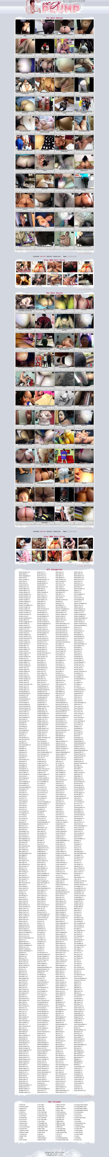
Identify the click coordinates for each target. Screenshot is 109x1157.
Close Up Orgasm (42, 754)
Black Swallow (22, 1022)
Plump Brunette (78, 638)
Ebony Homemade (42, 882)
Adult (70, 562)
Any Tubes (41, 1104)
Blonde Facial (22, 1052)
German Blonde (41, 1009)
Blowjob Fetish (22, 1086)
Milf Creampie (59, 1006)
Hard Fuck (58, 603)
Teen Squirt (77, 963)
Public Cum (77, 699)
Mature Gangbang (60, 932)
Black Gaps (42, 1128)
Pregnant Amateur (78, 689)
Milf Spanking (59, 1037)
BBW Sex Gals (61, 1123)
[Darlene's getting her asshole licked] (84, 149)
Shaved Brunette (78, 814)
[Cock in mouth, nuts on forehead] (25, 366)
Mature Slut (59, 972)
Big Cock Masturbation (25, 938)
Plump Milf (76, 647)
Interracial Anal (59, 699)
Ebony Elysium (42, 1138)
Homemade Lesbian (61, 634)
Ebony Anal (40, 862)
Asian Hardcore (23, 785)
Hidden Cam (59, 621)
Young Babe (77, 1072)
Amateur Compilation (24, 605)
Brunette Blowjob (41, 616)
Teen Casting (77, 921)
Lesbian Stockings (60, 862)
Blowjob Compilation (24, 1085)
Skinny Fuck (77, 831)
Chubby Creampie (42, 717)
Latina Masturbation (61, 798)
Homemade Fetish (60, 631)
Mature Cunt (59, 919)
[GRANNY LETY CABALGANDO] (64, 405)
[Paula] (64, 207)
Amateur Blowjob (23, 594)
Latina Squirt (59, 813)
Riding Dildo (77, 776)
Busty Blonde (40, 665)
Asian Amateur (23, 759)
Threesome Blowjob (79, 978)
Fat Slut (39, 949)
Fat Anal (39, 921)
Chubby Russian (41, 730)
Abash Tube (54, 562)
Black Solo (21, 1015)
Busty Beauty (40, 664)
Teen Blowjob (77, 919)
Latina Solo (58, 811)
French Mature (41, 995)
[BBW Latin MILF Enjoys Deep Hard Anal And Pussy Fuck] (25, 91)
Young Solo (77, 1086)
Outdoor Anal (77, 607)
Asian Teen (22, 807)
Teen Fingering (78, 936)
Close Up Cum (41, 746)
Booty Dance (40, 574)
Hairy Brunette (59, 579)
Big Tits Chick (22, 961)
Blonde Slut (22, 1075)
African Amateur (23, 572)
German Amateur (41, 1006)
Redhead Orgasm (78, 754)
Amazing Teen (22, 700)
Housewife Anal (60, 675)
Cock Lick (40, 757)
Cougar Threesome (42, 768)
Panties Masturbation (79, 625)
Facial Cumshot (41, 917)
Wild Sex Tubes (23, 562)
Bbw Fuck (21, 844)
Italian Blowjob (59, 735)
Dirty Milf (39, 840)
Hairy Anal (58, 572)
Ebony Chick (40, 871)
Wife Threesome (78, 1055)
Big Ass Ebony (23, 910)
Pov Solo (76, 686)
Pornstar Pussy (78, 665)
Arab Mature (22, 756)
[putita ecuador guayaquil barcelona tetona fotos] (84, 110)
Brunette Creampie (42, 621)
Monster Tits (59, 1083)
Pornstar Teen (77, 669)
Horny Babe (59, 643)
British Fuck (40, 594)
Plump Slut (77, 651)
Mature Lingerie (60, 949)
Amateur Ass (22, 586)
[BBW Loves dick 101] (44, 91)
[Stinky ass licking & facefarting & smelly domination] (64, 424)
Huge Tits (58, 695)
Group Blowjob (41, 1085)
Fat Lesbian (40, 939)
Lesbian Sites (78, 1128)
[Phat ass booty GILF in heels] (44, 110)
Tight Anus (76, 984)
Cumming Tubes (61, 1128)
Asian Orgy (22, 796)
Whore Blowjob (78, 1041)
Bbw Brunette (22, 833)
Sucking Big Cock (78, 888)
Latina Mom (59, 802)
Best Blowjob (22, 895)
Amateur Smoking (23, 665)
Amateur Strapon (23, 671)
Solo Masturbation (78, 853)
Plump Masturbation (79, 643)
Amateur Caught (23, 599)
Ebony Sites (60, 1110)
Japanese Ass (59, 743)
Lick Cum (58, 875)
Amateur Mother (23, 649)
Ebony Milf (40, 892)
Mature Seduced (60, 969)
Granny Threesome (42, 1081)
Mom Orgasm (59, 1066)
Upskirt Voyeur (78, 1007)
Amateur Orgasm (23, 653)
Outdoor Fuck (77, 612)
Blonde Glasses (23, 1055)
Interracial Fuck (60, 713)
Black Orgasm (22, 1000)
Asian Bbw (21, 767)
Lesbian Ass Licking (61, 822)
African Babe (22, 574)
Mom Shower (59, 1068)
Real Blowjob (77, 728)
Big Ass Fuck (22, 912)
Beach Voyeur (22, 888)
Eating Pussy (40, 859)
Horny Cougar (59, 653)
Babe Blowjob (22, 824)
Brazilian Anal (40, 581)
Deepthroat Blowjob (42, 822)
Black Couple (22, 984)
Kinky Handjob (59, 772)
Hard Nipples (59, 605)
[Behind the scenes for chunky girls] (25, 226)
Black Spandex (23, 1017)
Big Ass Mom (22, 919)
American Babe (23, 702)
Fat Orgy (39, 947)
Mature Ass (59, 897)
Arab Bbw (21, 750)
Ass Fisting (22, 814)
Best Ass (21, 892)
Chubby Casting (41, 715)
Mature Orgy (59, 958)
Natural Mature (78, 577)
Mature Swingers (60, 985)
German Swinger (41, 1028)
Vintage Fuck (77, 1017)
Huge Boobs (59, 680)
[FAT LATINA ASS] (64, 482)
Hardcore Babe (60, 607)
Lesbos (77, 1136)
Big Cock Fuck (23, 936)
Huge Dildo (58, 686)
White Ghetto (77, 1037)
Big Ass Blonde (23, 904)
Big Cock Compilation (24, 932)
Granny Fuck (40, 1063)
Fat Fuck (39, 936)
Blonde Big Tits (23, 1041)
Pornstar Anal (77, 658)
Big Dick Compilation (24, 945)
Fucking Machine (41, 1002)
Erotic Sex (40, 908)
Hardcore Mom (60, 612)
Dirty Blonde (40, 835)
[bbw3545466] (44, 53)
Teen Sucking (77, 967)
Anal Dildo (21, 722)
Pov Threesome (78, 688)
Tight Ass (76, 985)
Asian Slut (21, 803)
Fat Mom (39, 945)
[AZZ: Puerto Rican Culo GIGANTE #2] (64, 462)
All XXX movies (39, 273)
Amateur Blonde (23, 592)
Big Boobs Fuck (23, 927)
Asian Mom (22, 792)
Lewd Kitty (78, 1138)
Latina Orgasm (59, 803)
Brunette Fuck (41, 627)
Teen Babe (76, 916)
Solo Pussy (77, 859)
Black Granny (22, 989)
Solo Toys (76, 862)
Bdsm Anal (22, 884)
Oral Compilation (78, 594)
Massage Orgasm (60, 890)
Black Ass (21, 972)
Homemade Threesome (62, 642)
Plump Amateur (78, 631)
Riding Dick (77, 774)
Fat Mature (40, 941)
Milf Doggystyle (60, 1009)
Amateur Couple (23, 609)
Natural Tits (77, 583)
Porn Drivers (85, 285)
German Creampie (42, 1017)
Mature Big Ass (60, 901)
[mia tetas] (84, 520)
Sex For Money (78, 802)
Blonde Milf (22, 1064)
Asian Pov (21, 798)
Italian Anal (58, 734)
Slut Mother (77, 844)
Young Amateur (78, 1066)
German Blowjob (41, 1011)
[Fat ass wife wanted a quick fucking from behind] (84, 501)
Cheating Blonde (41, 686)
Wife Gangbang (78, 1052)
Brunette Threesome (42, 653)
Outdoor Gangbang (79, 614)
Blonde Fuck (22, 1053)
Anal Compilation (23, 717)
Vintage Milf (77, 1020)
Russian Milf (77, 794)
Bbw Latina (22, 847)
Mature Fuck (59, 930)
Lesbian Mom (59, 844)
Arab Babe (21, 748)
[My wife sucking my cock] (25, 245)
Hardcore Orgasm (60, 614)
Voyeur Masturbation (79, 1024)
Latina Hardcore (60, 794)
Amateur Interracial (24, 638)
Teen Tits (76, 971)
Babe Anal (21, 822)
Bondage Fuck (22, 1090)
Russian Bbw (77, 785)
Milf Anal (58, 996)
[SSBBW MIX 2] (44, 366)
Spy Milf (76, 875)
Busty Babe (40, 662)
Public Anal (77, 697)
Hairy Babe (58, 575)
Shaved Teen (77, 824)
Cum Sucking (40, 796)
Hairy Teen (58, 597)
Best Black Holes (43, 1127)
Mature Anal (59, 895)
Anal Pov (21, 735)
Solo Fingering (77, 851)
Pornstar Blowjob (78, 662)
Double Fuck (40, 857)
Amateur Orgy (22, 654)
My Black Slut (60, 1117)
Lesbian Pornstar (60, 853)
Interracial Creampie (61, 706)
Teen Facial (77, 932)
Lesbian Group (59, 835)
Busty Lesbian (41, 675)
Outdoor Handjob (78, 616)
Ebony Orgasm (41, 895)
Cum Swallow (40, 798)
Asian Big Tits (22, 768)
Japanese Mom (60, 757)
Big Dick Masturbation (24, 950)
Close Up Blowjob (42, 743)
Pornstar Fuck (77, 664)
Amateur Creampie (24, 610)
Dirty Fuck (40, 838)
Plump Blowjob (78, 636)
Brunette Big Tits (41, 614)
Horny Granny (59, 656)
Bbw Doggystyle (23, 838)
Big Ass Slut (22, 921)
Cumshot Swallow (42, 803)
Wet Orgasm (77, 1031)
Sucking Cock (77, 893)
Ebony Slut (40, 901)
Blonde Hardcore (23, 1059)
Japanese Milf (59, 756)
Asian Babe (22, 765)
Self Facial (76, 798)
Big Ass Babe (22, 903)
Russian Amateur (78, 781)
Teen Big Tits (77, 917)
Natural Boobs (77, 575)
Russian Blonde (78, 787)
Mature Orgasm (60, 956)
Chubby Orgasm (41, 728)
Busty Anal (40, 658)
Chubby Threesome (42, 737)
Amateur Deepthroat (24, 618)
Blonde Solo (22, 1077)
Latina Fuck (59, 791)
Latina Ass (58, 783)
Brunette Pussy (41, 643)
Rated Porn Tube (43, 1115)
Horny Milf (58, 662)
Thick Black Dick (78, 974)
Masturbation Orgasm (61, 892)
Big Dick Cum (22, 947)
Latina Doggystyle (60, 789)
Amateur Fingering (23, 627)
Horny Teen (59, 669)
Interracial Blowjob (60, 702)
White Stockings (78, 1039)
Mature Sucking (60, 982)
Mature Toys (59, 991)
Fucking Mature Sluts (80, 1106)
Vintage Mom (77, 1022)
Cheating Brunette (42, 688)
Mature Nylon (59, 954)
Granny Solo (40, 1077)
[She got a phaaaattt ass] (84, 53)
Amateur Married (23, 643)
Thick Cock (77, 976)
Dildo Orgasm (41, 827)
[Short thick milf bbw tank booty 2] (44, 245)
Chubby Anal (40, 708)
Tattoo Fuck (77, 908)
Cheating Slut (40, 702)
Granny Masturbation (42, 1072)
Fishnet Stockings (42, 982)
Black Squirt (22, 1018)
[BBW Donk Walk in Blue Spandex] (25, 149)
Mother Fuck (59, 1088)
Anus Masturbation (24, 745)
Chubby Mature (41, 724)
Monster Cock (59, 1077)
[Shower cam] (84, 328)
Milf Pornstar (59, 1031)
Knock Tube (42, 1110)
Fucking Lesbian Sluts (62, 1139)
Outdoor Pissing (78, 621)
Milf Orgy (58, 1028)
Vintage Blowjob (78, 1015)
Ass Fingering (22, 813)
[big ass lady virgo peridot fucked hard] (25, 520)
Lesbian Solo (59, 859)
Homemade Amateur (61, 623)
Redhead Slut (77, 757)
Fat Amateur (40, 919)
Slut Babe (76, 840)
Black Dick (22, 985)
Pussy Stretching (78, 721)
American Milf (22, 711)
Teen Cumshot (78, 927)
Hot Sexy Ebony (61, 1112)
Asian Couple (22, 772)
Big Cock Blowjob (23, 930)
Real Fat (76, 735)
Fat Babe (39, 925)
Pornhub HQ (54, 285)
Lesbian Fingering (60, 831)
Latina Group (59, 792)
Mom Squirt (59, 1072)
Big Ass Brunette (23, 906)
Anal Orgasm (22, 732)
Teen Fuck (76, 938)
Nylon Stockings (78, 588)
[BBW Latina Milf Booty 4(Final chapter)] (84, 366)
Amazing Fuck (22, 695)
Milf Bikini (58, 1000)
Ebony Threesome (42, 904)
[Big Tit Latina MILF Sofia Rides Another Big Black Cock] (84, 168)
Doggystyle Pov (41, 849)
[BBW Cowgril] (44, 501)
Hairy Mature (59, 592)
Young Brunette (78, 1077)
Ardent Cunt (54, 273)
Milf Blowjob (59, 1002)
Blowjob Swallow (23, 1088)
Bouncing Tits (40, 577)
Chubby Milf (40, 726)
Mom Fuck (58, 1063)
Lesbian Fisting (59, 833)
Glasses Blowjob (41, 1046)
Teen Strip (76, 965)
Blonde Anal (22, 1037)
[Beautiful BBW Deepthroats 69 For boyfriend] (64, 328)
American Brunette (24, 706)
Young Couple (77, 1079)
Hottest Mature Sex (80, 1123)
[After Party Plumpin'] (44, 328)
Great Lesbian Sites (80, 1117)
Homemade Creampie (61, 627)
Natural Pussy (77, 579)
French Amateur (41, 987)
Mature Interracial (60, 939)
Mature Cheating (60, 914)
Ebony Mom (40, 893)
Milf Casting (59, 1004)
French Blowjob (41, 991)
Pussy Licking (77, 713)
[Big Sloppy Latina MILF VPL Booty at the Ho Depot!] (84, 187)
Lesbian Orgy (59, 849)
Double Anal (40, 851)
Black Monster (22, 998)
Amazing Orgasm (23, 699)
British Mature (41, 599)
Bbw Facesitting (23, 840)
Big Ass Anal (22, 899)
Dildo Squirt (40, 831)
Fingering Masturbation (43, 967)
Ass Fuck (21, 816)
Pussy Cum (77, 706)
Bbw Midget (22, 855)
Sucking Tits (77, 901)
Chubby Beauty (41, 711)
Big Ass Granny (23, 914)
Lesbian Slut (59, 857)
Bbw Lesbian (22, 849)
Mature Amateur (60, 893)
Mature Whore (59, 995)
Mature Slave (59, 971)
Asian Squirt (22, 805)
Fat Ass (39, 923)
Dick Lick (39, 825)
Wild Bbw (76, 1059)
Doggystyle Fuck (41, 847)
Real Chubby (77, 732)
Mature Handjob (60, 936)
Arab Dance (22, 752)
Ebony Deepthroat (42, 875)
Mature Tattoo (59, 987)
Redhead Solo (77, 759)
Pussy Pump (77, 719)
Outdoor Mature (78, 620)
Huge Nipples (59, 691)
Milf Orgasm (59, 1026)
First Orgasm (40, 980)
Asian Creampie (23, 774)
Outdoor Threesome (79, 623)
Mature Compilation (61, 916)
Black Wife (21, 1033)
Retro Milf (76, 768)
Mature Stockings (60, 978)
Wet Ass (76, 1028)
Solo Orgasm (77, 857)
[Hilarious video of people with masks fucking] (64, 110)
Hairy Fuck (58, 583)
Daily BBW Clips (61, 1130)
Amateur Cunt (22, 616)
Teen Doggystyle (78, 930)
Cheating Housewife (42, 693)
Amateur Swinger (23, 678)
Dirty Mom (40, 842)
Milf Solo (58, 1035)
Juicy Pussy (59, 767)
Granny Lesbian (41, 1070)
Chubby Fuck (40, 719)
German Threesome (42, 1031)
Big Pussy (21, 958)
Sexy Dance (77, 805)
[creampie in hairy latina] (84, 226)
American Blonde (23, 704)
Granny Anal (40, 1055)
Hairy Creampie (60, 581)
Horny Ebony (59, 654)
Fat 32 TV (59, 1134)
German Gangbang (42, 1020)
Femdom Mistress (42, 958)
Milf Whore (58, 1052)
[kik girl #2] (25, 347)
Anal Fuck (21, 728)
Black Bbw (21, 976)
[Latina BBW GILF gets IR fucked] (25, 53)
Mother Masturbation (61, 1090)
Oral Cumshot (77, 597)
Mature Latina (59, 945)
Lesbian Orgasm (60, 847)
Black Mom (22, 996)
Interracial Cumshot (61, 708)
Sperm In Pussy (78, 870)
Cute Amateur (40, 807)
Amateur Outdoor (23, 656)
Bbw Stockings (23, 877)
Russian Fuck (77, 791)
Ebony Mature (41, 890)
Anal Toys (21, 741)
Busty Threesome (42, 684)
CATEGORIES (36, 256)
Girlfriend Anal (41, 1041)
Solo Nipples (77, 855)
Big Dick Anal (22, 941)
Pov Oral (76, 680)
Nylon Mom (77, 586)
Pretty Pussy (77, 695)
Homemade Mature (61, 636)
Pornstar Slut (77, 667)
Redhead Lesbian (78, 748)
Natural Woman (78, 585)
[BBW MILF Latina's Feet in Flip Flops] (25, 482)
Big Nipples (22, 954)
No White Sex (60, 1119)
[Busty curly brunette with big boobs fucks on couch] (44, 405)
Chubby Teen (40, 735)
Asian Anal (21, 761)
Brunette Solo (40, 647)
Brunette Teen (40, 651)
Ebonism (41, 1134)
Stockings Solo (78, 882)
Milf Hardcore (59, 1020)
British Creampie (41, 592)
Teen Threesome (78, 969)
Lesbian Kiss (59, 836)
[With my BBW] (25, 72)
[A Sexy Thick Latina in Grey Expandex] (64, 33)
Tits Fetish (76, 996)
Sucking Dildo (77, 897)
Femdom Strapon (41, 960)
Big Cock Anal (22, 928)
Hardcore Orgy (59, 616)
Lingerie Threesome (61, 884)
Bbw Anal (21, 829)
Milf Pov (58, 1033)
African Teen (22, 583)
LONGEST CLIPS (56, 256)
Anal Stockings (23, 737)
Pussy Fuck (77, 711)
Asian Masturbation (24, 787)
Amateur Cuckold (23, 612)
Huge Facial (59, 689)
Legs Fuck (58, 818)
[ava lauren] (64, 443)
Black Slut (21, 1013)
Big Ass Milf (22, 917)
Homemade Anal (60, 625)
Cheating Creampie (42, 689)
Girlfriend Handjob (42, 1044)
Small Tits (76, 846)
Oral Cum (76, 596)
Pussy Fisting (77, 708)
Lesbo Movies (79, 1132)
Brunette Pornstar (41, 640)
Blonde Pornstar (23, 1070)
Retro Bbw (76, 765)
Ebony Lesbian (41, 886)
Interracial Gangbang (61, 715)
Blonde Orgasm (23, 1068)
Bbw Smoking (22, 871)
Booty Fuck (40, 575)
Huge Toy (58, 697)
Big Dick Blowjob (23, 943)
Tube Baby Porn (43, 1123)
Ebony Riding (40, 899)
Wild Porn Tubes (85, 549)
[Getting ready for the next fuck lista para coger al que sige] (44, 462)
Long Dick (58, 886)
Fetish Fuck (40, 961)
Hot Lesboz (78, 1121)
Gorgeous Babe (41, 1052)
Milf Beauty (58, 998)
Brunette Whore (41, 654)
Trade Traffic (58, 1155)
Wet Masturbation (78, 1029)
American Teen (23, 715)
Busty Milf (39, 677)
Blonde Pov (22, 1072)
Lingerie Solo (59, 881)
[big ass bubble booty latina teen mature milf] (44, 308)
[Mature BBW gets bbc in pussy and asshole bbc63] (64, 149)
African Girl (22, 577)
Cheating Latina (41, 697)
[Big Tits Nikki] (44, 187)
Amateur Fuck (22, 629)
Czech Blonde (41, 816)
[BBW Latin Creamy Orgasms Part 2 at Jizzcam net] (84, 443)
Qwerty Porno (23, 549)
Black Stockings (23, 1020)
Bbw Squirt (22, 875)
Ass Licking (22, 818)
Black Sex (21, 1011)
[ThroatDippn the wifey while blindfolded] (64, 187)
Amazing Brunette (23, 693)
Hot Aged (77, 1119)
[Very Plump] (43, 3)
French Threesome (42, 1000)
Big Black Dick (23, 925)
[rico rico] (64, 91)
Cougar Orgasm (41, 765)
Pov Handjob (77, 677)
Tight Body (76, 987)
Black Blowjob (22, 978)
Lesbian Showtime (80, 1127)
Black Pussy (22, 1009)
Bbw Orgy (21, 862)
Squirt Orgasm (78, 877)
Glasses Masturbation (43, 1050)
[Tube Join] (84, 33)
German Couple (41, 1015)
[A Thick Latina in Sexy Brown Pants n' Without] (44, 33)
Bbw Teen (21, 881)
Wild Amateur (77, 1057)
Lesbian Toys (59, 871)
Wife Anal (76, 1048)
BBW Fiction (60, 1121)
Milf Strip (58, 1042)
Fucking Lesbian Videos (81, 1104)
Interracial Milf (59, 719)
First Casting (40, 976)
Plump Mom (77, 649)
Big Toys (21, 969)
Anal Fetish (22, 724)
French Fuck (40, 993)
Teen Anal (76, 912)
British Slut (40, 605)
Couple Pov (40, 772)
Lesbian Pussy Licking (61, 855)
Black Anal (21, 971)
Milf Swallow (59, 1046)
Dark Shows (42, 1132)
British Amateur (41, 586)
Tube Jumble (39, 549)
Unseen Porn (70, 549)
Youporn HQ (39, 562)
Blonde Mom (22, 1066)
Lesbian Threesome (61, 868)
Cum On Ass (40, 787)
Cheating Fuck (41, 691)
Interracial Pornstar (61, 726)
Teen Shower (77, 958)
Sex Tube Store (43, 1119)
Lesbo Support (79, 1134)
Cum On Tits (40, 794)
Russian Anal (77, 783)
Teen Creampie (78, 925)
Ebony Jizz (40, 884)
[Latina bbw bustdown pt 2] (25, 130)
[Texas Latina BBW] (44, 149)
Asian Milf (21, 791)
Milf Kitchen (59, 1022)
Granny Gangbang (42, 1064)
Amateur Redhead (23, 660)
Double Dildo (40, 855)
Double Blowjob (41, 853)
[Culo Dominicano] (25, 187)
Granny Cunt (40, 1061)
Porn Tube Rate (43, 1112)
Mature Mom (59, 952)
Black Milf (21, 995)
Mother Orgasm (60, 1092)
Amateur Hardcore (24, 636)
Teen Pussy (77, 954)
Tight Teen (76, 993)
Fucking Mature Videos (81, 1108)
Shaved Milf (77, 820)
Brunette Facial (41, 625)
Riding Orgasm (78, 779)
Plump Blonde (77, 634)
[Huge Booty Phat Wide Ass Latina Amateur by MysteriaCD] (44, 347)
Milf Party (58, 1029)
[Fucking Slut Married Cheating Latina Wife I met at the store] (64, 347)
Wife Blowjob (77, 1050)
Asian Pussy (22, 800)
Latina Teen (59, 814)
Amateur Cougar (23, 607)
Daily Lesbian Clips (62, 1132)
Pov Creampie (77, 675)
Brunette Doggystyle (42, 623)
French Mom (40, 998)
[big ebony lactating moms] (25, 462)
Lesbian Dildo (59, 827)
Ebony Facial (40, 877)
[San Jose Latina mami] (64, 168)
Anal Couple (22, 719)
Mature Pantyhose (60, 960)
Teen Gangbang (78, 939)
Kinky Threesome (60, 779)
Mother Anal (59, 1085)
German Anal (40, 1007)
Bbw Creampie (23, 836)
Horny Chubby (59, 651)
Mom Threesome (60, 1074)
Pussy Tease (77, 724)
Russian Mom (77, 796)
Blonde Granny (23, 1057)
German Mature (41, 1024)
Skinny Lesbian (78, 833)
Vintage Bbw (77, 1013)
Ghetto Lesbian (41, 1037)
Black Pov (21, 1007)
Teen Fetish (77, 934)
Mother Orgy (77, 572)
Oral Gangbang (78, 599)
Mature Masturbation (61, 950)
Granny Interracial (42, 1068)
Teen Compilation (78, 923)
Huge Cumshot (60, 684)
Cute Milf (39, 813)
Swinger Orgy (77, 904)
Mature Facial (59, 925)
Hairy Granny (59, 585)
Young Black (77, 1074)
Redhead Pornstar (78, 756)
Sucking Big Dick (78, 890)
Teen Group (77, 941)
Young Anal (77, 1068)
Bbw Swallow (22, 879)
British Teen (40, 607)
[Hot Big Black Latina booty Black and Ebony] (25, 33)
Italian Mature (59, 737)
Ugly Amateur (77, 1000)
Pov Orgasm (77, 682)
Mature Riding (59, 967)
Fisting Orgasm (41, 984)
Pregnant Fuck (78, 691)
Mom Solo (58, 1070)
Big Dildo (21, 952)
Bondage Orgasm (23, 1092)
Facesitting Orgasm (42, 914)
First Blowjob (40, 974)
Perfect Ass (77, 629)
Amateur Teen (22, 682)
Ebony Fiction (42, 1139)
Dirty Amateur (40, 833)
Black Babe (22, 974)
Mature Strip (59, 980)
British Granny (41, 596)
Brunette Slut (40, 645)
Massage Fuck (59, 888)
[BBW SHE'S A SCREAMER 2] (25, 328)
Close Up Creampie (42, 745)
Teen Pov (76, 952)
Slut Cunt (76, 842)
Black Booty (22, 980)
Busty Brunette (41, 667)
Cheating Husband (42, 695)
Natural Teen (77, 581)
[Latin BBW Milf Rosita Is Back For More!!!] (25, 168)
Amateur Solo (22, 667)
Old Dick (76, 592)
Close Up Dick (41, 748)
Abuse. (62, 1154)
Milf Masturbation (60, 1024)
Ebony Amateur (41, 860)
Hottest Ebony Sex (62, 1114)
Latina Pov (58, 807)
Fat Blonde (40, 928)
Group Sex (40, 1090)
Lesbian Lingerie (60, 838)
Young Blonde (77, 1075)
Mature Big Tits (59, 903)
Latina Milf (58, 800)
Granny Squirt (41, 1079)
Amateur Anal (22, 585)
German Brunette (41, 1013)
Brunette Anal (40, 610)
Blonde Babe (22, 1039)
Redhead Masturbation (80, 750)
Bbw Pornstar (22, 866)
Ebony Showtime (61, 1108)
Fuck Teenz (78, 1114)
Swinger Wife (77, 906)
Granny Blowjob (41, 1057)
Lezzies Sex (78, 1139)
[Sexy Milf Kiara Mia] (64, 520)
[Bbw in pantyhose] (84, 385)
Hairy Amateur (41, 1092)
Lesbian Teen (59, 866)
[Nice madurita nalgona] (64, 366)
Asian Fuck (22, 779)
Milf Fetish (58, 1013)
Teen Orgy (76, 949)
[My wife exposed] (44, 443)
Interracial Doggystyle (61, 710)
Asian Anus (22, 763)
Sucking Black (77, 892)
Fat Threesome (41, 952)
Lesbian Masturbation (61, 840)
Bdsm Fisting (22, 886)
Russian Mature (78, 792)
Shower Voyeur (78, 827)
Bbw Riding (22, 870)
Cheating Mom (41, 700)
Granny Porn (78, 1115)
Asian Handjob (22, 783)
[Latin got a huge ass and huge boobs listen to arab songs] (44, 130)
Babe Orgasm (22, 827)
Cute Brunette (40, 811)
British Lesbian (41, 597)
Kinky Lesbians (60, 774)
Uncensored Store (54, 549)
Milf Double (58, 1011)
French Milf (40, 996)
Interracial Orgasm (60, 722)
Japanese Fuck (60, 750)
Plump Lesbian (78, 642)
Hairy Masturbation (61, 590)
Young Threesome (79, 1090)
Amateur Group (23, 632)
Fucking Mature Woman (81, 1110)
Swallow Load (77, 903)
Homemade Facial (60, 629)
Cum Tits (39, 800)
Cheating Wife (41, 704)
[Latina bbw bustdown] (44, 207)
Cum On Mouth (41, 791)
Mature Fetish (59, 927)
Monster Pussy (60, 1081)
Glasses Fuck (41, 1048)
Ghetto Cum (40, 1035)
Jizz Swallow (59, 765)
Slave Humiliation (78, 838)
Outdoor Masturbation (79, 618)
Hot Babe (58, 673)
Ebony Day (41, 1136)
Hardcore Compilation (61, 609)
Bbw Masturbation (23, 853)
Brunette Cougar (41, 620)
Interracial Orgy (60, 724)
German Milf (40, 1026)
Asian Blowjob (22, 770)
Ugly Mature (77, 1004)
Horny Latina (59, 658)
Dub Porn (85, 273)
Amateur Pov (22, 658)
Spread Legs (77, 873)
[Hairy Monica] (64, 308)
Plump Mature (77, 645)
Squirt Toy (76, 879)
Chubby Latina (41, 721)
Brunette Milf (40, 634)
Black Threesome (23, 1026)
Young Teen (77, 1088)
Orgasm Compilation (79, 603)
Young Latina (77, 1081)
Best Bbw (21, 893)
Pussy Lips (77, 715)
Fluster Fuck (23, 285)
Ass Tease (21, 820)
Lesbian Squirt (59, 860)
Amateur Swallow (23, 677)
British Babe (40, 590)
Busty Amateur (41, 656)
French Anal (40, 989)
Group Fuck (40, 1086)
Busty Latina (40, 673)
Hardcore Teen (59, 620)
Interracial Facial (60, 711)
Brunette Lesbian (41, 632)
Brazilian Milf (40, 585)
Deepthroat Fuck (41, 824)
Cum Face (40, 785)
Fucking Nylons (79, 1112)
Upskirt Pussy (77, 1006)
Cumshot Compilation (43, 802)
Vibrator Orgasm (78, 1009)
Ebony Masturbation (42, 888)
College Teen (40, 759)
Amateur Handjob (23, 634)
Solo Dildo (76, 849)
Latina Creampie (60, 787)
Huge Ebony (59, 688)
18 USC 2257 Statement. (52, 1154)
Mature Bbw (59, 899)
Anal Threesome (23, 739)
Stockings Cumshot (79, 881)
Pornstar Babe (77, 660)
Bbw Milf (21, 857)
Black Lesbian (22, 991)
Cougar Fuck (40, 763)
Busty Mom (40, 678)
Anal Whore (22, 743)
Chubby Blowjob (41, 713)
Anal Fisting (22, 726)
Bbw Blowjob (22, 831)
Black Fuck (22, 987)
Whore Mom (77, 1046)
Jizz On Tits (59, 763)
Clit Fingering (40, 739)
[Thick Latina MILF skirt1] (84, 405)
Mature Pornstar (60, 961)
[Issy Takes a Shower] (64, 245)
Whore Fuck (77, 1042)
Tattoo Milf (76, 910)
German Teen (40, 1029)
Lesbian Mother (60, 846)
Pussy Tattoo (77, 722)
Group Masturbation (42, 1088)
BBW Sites (60, 1127)
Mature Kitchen (60, 943)
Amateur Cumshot (23, 614)
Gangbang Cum (41, 1004)
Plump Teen (77, 654)
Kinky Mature (59, 776)
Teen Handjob (77, 943)
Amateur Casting (23, 597)
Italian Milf (58, 739)
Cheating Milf (40, 699)
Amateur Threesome (24, 684)
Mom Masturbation (60, 1064)
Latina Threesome (60, 816)
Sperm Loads (77, 871)
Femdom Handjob (42, 956)
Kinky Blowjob (59, 770)
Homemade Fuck (60, 632)
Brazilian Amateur (41, 579)
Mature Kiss (59, 941)
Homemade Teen (60, 640)
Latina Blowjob (59, 785)
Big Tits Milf (22, 967)
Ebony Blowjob (41, 868)
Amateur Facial (23, 625)
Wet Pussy (77, 1033)
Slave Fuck (77, 836)
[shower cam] (84, 424)
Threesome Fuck (78, 980)
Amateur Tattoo (23, 680)
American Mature (23, 710)
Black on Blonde (23, 1035)
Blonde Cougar (23, 1046)
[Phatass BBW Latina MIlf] (84, 130)
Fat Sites (59, 1136)
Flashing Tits (40, 985)
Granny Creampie (42, 1059)
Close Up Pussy (41, 756)
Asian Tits (21, 809)
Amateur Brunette (23, 596)
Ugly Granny (77, 1002)
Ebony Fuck (40, 879)
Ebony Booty (40, 870)
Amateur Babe (22, 588)
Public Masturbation (79, 702)
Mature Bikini (59, 904)
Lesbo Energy (79, 1130)
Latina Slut (58, 809)
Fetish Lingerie (41, 965)
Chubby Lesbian (41, 722)
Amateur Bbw (22, 590)
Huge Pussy (59, 693)
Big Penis (21, 956)
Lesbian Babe (59, 824)
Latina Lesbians (60, 796)
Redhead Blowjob (78, 743)
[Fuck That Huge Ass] (44, 72)
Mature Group (59, 934)
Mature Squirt (59, 976)
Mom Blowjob (59, 1055)
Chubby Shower (41, 732)
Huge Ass (58, 678)
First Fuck (40, 978)
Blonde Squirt (22, 1079)
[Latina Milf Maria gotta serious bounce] (84, 72)
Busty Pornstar (41, 680)
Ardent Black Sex (43, 1125)
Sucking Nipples (78, 899)
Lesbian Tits (59, 870)
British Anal (40, 588)
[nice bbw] (44, 226)
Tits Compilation (78, 995)
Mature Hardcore (60, 938)
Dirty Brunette (40, 836)
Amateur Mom (22, 647)
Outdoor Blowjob (78, 609)
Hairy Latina (59, 586)
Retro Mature (77, 767)
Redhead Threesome (79, 763)
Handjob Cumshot (60, 599)
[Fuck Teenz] (84, 308)
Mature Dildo (59, 921)
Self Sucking (77, 800)
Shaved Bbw (77, 809)
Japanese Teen (60, 759)
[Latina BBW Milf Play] (84, 91)
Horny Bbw (58, 645)
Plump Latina (77, 640)
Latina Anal (58, 781)
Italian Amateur (59, 732)
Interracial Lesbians (61, 717)
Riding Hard (77, 778)
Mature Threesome (61, 989)
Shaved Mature (78, 818)
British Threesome (42, 609)
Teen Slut (76, 960)
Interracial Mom (60, 721)
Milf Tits (58, 1050)
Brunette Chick (41, 618)
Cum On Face (41, 789)
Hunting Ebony (61, 1115)
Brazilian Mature (41, 583)
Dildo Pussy (40, 829)
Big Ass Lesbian (23, 916)
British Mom (40, 603)
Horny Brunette (60, 649)
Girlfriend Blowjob (41, 1042)
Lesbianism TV (79, 1125)
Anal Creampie (23, 721)
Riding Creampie (78, 772)
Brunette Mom (41, 636)
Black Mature (22, 993)
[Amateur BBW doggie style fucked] (44, 482)
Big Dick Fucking (23, 949)
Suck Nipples (77, 886)
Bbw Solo (21, 873)
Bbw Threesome (23, 882)
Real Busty (77, 730)
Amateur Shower (23, 664)
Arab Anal (21, 746)
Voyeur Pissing (78, 1026)
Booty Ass (40, 572)
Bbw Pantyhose (23, 864)
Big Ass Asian (22, 901)
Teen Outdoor (77, 950)
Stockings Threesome (79, 884)
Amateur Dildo (22, 620)
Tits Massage (77, 998)
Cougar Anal (40, 761)
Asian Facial (22, 776)
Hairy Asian (59, 574)
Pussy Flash (77, 710)
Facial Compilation (42, 916)
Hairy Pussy (59, 596)
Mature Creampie (60, 917)
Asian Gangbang (23, 781)
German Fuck (41, 1018)
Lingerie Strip (59, 882)
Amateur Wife (22, 689)
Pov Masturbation (78, 678)
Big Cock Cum (23, 934)
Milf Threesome (60, 1048)
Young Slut (77, 1085)
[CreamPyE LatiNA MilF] (25, 405)
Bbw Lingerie (22, 851)
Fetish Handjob (41, 963)
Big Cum (21, 939)
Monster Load (59, 1079)
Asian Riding (22, 802)
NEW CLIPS (49, 256)
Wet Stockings (78, 1035)
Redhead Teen (77, 761)
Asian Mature (22, 789)
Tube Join (23, 273)
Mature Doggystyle (61, 923)
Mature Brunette (60, 910)
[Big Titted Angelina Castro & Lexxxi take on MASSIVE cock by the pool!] (25, 308)
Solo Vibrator (77, 864)
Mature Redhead (60, 965)
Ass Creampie (22, 811)
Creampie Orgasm (42, 774)
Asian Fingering (23, 778)
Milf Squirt (58, 1039)
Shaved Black (77, 811)
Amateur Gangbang (24, 631)
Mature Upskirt (59, 993)
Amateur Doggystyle (24, 621)
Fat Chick (39, 934)
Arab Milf (21, 757)
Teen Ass (76, 914)
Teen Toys (76, 972)
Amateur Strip (22, 673)
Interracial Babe (60, 700)
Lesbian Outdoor (60, 851)
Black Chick (22, 982)
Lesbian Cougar (60, 825)
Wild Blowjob (77, 1061)
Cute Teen (40, 814)
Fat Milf (39, 943)
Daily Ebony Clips (43, 1130)
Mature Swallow (60, 984)
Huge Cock (59, 682)
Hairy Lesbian (59, 588)
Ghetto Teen (40, 1039)
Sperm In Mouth (78, 868)
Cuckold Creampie (42, 778)
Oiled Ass (76, 590)
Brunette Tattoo (41, 649)
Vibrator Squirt (77, 1011)
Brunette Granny (41, 629)
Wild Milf (76, 1064)
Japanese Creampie (61, 748)
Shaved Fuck (77, 816)
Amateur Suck (22, 675)
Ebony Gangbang (41, 881)
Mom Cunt (58, 1061)
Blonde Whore (22, 1083)
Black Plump (22, 1004)
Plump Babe (77, 632)
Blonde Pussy (22, 1074)
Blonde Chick (22, 1044)
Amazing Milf (22, 697)
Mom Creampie (60, 1059)
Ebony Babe (40, 864)
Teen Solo (76, 961)
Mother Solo (77, 574)
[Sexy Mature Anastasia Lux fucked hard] (25, 385)
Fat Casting (40, 932)
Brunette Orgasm (41, 638)
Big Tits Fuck (22, 963)
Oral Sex (76, 601)
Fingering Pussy (41, 971)
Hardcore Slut (59, 618)
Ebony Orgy (40, 897)
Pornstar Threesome (79, 671)
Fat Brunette (40, 930)
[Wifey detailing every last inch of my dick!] (64, 226)
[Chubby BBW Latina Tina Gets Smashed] (44, 385)
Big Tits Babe (22, 960)
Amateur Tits (22, 686)
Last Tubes (39, 285)
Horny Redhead (60, 667)
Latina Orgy (59, 805)
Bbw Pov (21, 868)
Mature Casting (60, 912)
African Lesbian (23, 579)
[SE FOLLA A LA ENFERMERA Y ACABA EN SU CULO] (25, 110)
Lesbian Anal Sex (60, 820)
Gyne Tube (41, 1108)
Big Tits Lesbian (23, 965)
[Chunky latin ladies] (64, 53)
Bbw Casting (22, 835)
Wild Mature (77, 1063)
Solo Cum (76, 847)
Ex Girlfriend (40, 910)
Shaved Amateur (78, 807)
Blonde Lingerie (23, 1063)
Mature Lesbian (60, 947)
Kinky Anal (58, 768)
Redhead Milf (77, 752)
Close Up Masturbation (43, 752)
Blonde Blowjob (23, 1042)
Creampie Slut (41, 776)
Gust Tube (41, 1106)
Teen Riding (77, 956)
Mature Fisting (59, 928)
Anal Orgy (21, 734)
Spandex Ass (77, 866)
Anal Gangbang (23, 730)
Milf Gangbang (59, 1017)
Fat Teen (39, 950)
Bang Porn (70, 273)
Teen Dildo (76, 928)
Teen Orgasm (77, 947)
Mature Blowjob (60, 908)
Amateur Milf (22, 645)
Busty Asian (40, 660)
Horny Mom (59, 664)
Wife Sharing (77, 1053)
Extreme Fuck (41, 912)
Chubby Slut (40, 734)
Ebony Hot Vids (61, 1104)
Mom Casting (59, 1057)
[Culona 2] (64, 385)
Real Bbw (76, 726)
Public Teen (77, 704)
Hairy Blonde (59, 577)
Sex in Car (76, 803)
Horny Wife (58, 671)
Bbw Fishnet (22, 842)
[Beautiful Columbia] (44, 424)
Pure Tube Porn (43, 1114)
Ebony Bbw (40, 866)
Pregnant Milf (77, 693)
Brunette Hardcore (42, 631)
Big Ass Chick (22, 908)
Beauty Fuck (22, 890)
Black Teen (22, 1024)
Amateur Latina (23, 640)
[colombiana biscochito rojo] (64, 72)
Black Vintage (22, 1029)
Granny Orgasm (41, 1074)
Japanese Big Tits (60, 745)
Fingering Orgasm (42, 969)
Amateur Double (23, 623)
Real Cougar (77, 734)
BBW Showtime (61, 1125)
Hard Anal (58, 601)
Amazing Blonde (23, 691)
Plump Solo (77, 653)
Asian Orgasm (22, 794)
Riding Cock (77, 770)
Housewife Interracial (61, 677)
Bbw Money (22, 859)
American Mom (23, 713)
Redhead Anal (77, 739)
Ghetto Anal (40, 1033)
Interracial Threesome (61, 730)
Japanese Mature (60, 754)
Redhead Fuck (78, 746)
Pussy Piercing (78, 717)
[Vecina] (25, 424)
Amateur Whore (23, 688)
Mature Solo (59, 974)
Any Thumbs (85, 562)
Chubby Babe (40, 710)
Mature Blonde (59, 906)
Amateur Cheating (23, 601)
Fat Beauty (40, 927)
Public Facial (77, 700)
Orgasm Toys (77, 605)
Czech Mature (41, 820)
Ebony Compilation (42, 873)
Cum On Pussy (41, 792)
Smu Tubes (42, 1121)
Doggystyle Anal (41, 846)
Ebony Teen (40, 903)
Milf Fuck (58, 1015)
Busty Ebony (40, 669)
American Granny (23, 708)
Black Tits (21, 1028)
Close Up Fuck (41, 750)
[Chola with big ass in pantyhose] (84, 462)
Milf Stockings (59, 1041)
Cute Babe (40, 809)
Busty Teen (40, 682)
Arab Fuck (21, 754)
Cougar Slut (40, 767)
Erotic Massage (41, 906)
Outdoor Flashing (78, 610)
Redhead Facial (78, 745)
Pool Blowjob (77, 656)
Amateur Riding (23, 662)
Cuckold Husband (42, 779)
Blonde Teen (22, 1081)
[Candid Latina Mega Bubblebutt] (84, 245)
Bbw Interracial (23, 846)
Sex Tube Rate (42, 1117)
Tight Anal (76, 982)
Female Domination (42, 954)
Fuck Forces (70, 285)
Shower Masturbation (79, 825)
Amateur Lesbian (23, 642)
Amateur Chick (23, 603)
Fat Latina (39, 938)
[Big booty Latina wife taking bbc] (25, 443)
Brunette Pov (40, 642)
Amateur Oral (22, 651)
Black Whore (22, 1031)
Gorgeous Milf (41, 1053)
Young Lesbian (78, 1083)
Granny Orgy (40, 1075)
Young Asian (77, 1070)
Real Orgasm (77, 737)
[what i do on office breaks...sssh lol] (64, 130)
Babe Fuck (22, 825)
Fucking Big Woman (62, 1138)
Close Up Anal (41, 741)
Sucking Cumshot (78, 895)
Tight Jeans (77, 989)
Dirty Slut (39, 844)
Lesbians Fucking (60, 873)
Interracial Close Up (61, 704)
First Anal (39, 972)
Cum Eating (40, 783)
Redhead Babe (78, 741)
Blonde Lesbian (23, 1061)
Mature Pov (59, 963)
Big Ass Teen (22, 923)
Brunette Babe (41, 612)
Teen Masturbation (79, 945)
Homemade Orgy (60, 638)
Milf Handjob (59, 1018)
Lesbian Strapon (60, 864)
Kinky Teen (58, 778)
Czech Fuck (40, 818)
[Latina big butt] (84, 207)
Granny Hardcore (41, 1066)
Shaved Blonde (78, 813)
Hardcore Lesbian (60, 610)
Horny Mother (59, 665)
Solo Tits (76, 860)
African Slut (22, 581)
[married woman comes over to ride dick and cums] (25, 207)
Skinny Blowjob (78, 829)
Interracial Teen (60, 728)
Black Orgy (22, 1002)
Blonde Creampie (23, 1048)
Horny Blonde (59, 647)
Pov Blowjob (77, 673)
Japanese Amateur (60, 741)
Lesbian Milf (59, 842)
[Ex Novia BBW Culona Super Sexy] (64, 501)
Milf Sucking (59, 1044)
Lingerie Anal (59, 877)
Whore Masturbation (79, 1044)
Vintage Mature (78, 1018)
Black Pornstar (23, 1006)
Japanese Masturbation (62, 752)
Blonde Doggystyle (24, 1050)
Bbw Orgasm (22, 860)
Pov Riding (77, 684)
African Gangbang (23, 575)
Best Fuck (21, 897)
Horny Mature (59, 660)
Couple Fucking (41, 770)
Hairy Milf (58, 594)
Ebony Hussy (60, 1106)
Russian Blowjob (78, 789)
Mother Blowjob (60, 1086)
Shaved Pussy (78, 822)
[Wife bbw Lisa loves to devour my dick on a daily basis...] (44, 520)
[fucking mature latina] (84, 347)
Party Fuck (77, 627)
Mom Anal (58, 1053)
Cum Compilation (41, 781)
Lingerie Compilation (61, 879)
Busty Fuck (40, 671)
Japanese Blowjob (60, 746)
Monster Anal (59, 1075)
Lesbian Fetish (59, 829)
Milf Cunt (58, 1007)
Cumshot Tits (40, 805)
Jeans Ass (58, 761)
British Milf (40, 601)
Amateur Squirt (23, 669)
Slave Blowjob (77, 835)
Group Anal (40, 1083)
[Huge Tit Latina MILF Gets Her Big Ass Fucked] (44, 168)
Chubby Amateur (41, 706)
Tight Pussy (77, 991)
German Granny (41, 1022)
